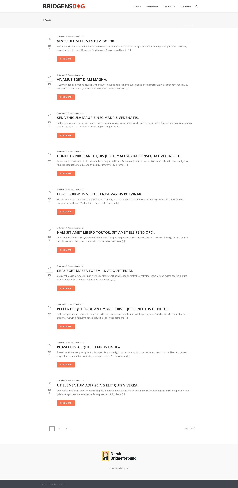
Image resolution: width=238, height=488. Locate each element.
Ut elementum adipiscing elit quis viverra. (97, 385)
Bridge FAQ (185, 6)
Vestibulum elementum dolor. (86, 41)
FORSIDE (137, 6)
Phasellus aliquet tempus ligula (88, 347)
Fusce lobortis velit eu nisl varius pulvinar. (99, 194)
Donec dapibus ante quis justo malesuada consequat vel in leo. (118, 156)
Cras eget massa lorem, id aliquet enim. (95, 270)
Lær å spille (169, 6)
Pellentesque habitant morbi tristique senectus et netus (113, 308)
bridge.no (124, 468)
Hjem (184, 25)
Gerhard (62, 37)
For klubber (152, 6)
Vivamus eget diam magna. (82, 79)
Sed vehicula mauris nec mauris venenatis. (98, 117)
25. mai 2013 (78, 37)
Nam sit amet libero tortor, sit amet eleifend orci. (106, 232)
